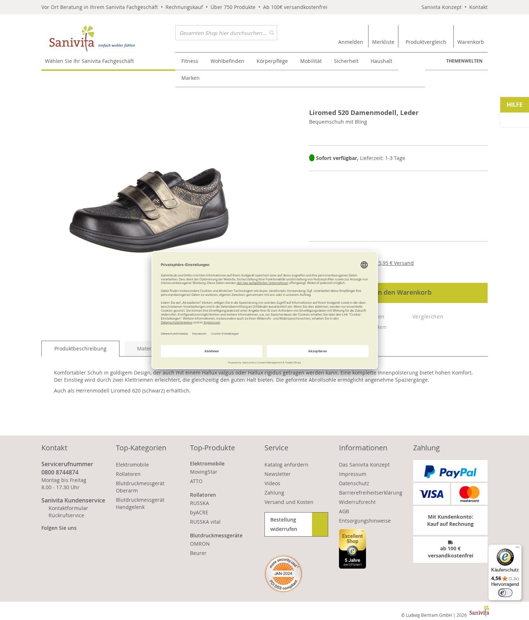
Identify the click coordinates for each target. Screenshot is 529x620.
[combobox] (226, 32)
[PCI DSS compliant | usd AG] (283, 574)
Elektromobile (132, 464)
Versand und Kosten (288, 502)
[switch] (505, 592)
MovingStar (203, 471)
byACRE (199, 512)
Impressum (352, 473)
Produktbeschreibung (80, 348)
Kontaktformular (68, 508)
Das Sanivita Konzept (364, 464)
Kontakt (478, 7)
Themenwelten (464, 61)
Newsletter (277, 473)
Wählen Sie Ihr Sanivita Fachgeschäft (89, 61)
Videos (272, 483)
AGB (344, 511)
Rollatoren (128, 473)
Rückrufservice (66, 515)
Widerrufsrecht (357, 502)
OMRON (200, 543)
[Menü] (517, 549)
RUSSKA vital (205, 521)
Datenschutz (354, 483)
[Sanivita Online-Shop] (108, 38)
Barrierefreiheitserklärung (370, 492)
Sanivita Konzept (441, 7)
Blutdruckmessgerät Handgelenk (140, 503)
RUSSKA (199, 503)
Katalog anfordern (286, 464)
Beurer (198, 553)
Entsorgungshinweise (365, 520)
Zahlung (274, 492)
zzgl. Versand (390, 263)
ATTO (196, 481)
